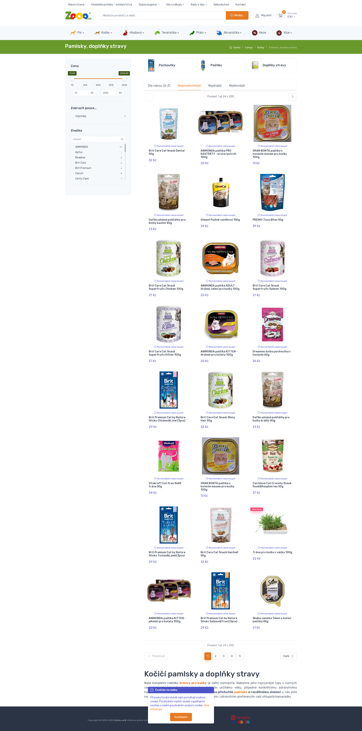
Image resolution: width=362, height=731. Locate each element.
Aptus (79, 152)
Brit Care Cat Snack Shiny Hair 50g (218, 419)
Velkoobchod (221, 4)
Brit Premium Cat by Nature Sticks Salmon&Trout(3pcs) (219, 620)
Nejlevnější (237, 85)
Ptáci (200, 32)
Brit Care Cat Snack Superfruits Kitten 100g (165, 353)
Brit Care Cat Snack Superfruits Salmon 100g (269, 287)
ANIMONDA (81, 147)
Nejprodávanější (189, 85)
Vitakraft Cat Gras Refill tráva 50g (165, 485)
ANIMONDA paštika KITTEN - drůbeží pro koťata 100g (219, 353)
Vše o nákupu (174, 4)
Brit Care (80, 162)
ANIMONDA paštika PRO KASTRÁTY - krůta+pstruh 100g (218, 154)
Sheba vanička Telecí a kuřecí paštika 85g (272, 620)
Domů (236, 47)
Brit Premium (83, 168)
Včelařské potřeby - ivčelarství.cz (111, 4)
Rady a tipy (198, 4)
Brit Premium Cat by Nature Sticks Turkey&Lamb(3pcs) (167, 554)
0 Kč (292, 15)
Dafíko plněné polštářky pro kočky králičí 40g (271, 419)
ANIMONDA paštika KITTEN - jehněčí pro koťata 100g (167, 620)
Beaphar (80, 157)
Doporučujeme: (148, 4)
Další (286, 656)
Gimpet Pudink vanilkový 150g (220, 219)
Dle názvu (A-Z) (159, 85)
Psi (79, 32)
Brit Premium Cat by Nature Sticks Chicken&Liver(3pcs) (167, 419)
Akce (262, 32)
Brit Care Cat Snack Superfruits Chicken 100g (166, 287)
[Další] (292, 97)
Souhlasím (181, 717)
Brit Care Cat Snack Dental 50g (167, 152)
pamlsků (240, 692)
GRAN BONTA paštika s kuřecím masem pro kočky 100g (217, 486)
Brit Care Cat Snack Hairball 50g (219, 554)
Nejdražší (215, 85)
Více (286, 32)
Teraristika (168, 32)
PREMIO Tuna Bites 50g (268, 219)
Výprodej (80, 116)
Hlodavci (135, 32)
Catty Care (82, 178)
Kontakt (241, 4)
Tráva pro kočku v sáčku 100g (272, 552)
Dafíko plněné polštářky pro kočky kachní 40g (167, 221)
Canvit (79, 173)
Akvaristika (231, 32)
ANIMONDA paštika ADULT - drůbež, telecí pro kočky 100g (220, 287)
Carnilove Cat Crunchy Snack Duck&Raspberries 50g (272, 485)
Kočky (105, 32)
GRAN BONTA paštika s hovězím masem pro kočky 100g (270, 154)
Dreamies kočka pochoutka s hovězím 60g (272, 353)
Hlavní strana (76, 4)
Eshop (249, 47)
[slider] (72, 78)
